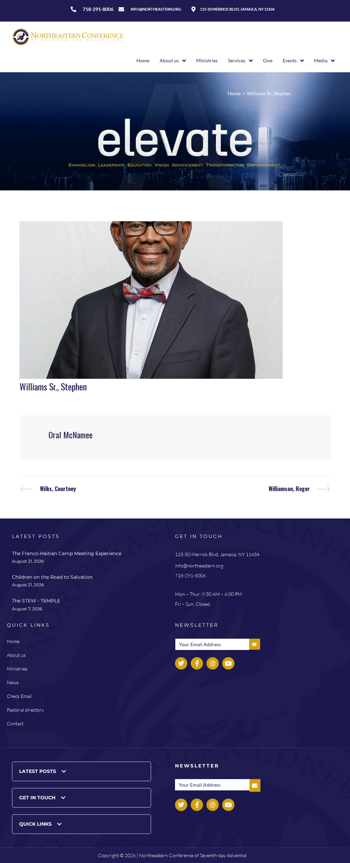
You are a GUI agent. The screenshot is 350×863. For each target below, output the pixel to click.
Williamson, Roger (289, 488)
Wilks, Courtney (58, 488)
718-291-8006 (190, 575)
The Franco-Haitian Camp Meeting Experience (66, 553)
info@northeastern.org (199, 565)
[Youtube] (228, 663)
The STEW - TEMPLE (36, 601)
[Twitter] (181, 663)
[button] (81, 771)
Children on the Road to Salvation (52, 577)
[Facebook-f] (197, 663)
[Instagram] (212, 663)
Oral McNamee (71, 434)
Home (234, 93)
